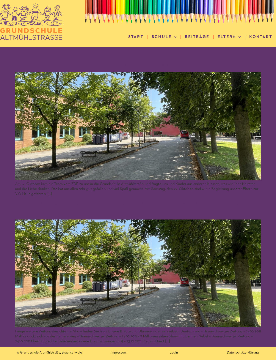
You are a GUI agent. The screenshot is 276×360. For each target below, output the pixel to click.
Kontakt (260, 37)
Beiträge (197, 37)
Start (136, 37)
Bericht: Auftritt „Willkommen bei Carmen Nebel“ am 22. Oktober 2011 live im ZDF (105, 64)
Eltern (227, 37)
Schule (162, 37)
